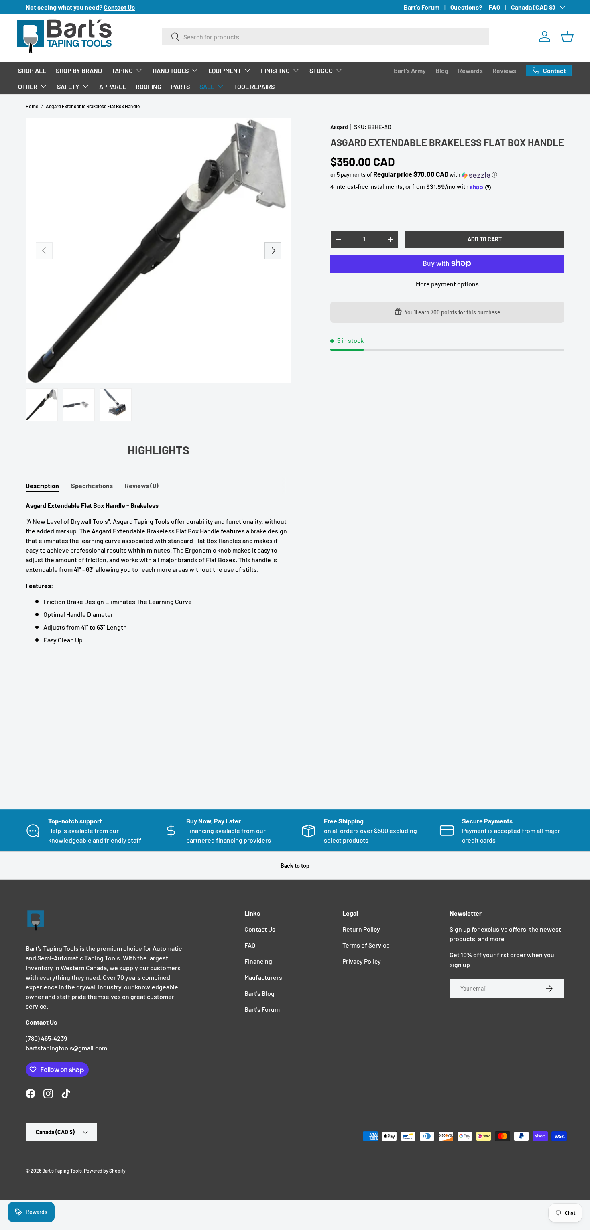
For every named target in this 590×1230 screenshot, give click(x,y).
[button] (567, 36)
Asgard (339, 127)
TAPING (122, 70)
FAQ (249, 945)
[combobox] (325, 36)
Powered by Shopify (105, 1170)
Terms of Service (366, 945)
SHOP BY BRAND (79, 70)
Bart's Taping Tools (62, 1170)
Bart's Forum (421, 7)
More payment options (447, 284)
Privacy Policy (361, 961)
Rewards (470, 70)
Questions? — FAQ (475, 7)
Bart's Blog (259, 993)
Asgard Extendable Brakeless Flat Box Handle (93, 106)
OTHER (27, 86)
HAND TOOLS (171, 70)
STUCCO (321, 70)
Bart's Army (410, 70)
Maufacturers (263, 977)
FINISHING (275, 70)
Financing (258, 961)
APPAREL (112, 86)
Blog (441, 70)
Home (32, 106)
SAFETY (68, 86)
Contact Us (259, 929)
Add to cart (485, 239)
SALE (206, 86)
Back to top (295, 865)
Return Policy (361, 929)
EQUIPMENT (224, 70)
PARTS (180, 86)
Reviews (504, 70)
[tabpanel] (158, 573)
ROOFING (148, 86)
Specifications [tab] (92, 485)
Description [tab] (42, 485)
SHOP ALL (32, 70)
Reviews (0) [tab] (142, 485)
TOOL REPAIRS (254, 86)
